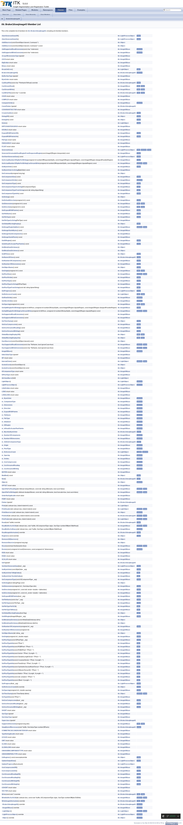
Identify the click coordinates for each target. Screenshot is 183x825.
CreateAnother (7, 113)
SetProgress (6, 683)
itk (2, 19)
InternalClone (6, 361)
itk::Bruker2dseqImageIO (37, 31)
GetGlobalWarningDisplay (11, 224)
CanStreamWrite (8, 89)
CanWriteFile (6, 93)
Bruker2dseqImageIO (13, 19)
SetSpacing (6, 690)
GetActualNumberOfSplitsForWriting (15, 160)
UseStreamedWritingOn (10, 784)
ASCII (4, 59)
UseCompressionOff (9, 767)
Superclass (6, 720)
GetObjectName (7, 267)
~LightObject (6, 811)
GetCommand (7, 173)
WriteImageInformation (10, 801)
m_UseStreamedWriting (10, 469)
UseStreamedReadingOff (11, 774)
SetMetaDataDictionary (10, 620)
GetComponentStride (9, 180)
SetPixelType (6, 640)
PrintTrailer (6, 519)
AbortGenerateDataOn (10, 39)
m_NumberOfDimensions (11, 438)
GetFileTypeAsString (9, 220)
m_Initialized (6, 422)
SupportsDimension (9, 724)
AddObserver (6, 42)
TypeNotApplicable (8, 734)
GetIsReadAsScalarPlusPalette (13, 244)
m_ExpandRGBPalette (10, 412)
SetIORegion (6, 616)
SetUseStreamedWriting (10, 707)
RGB (3, 553)
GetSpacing (6, 304)
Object (4, 482)
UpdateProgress (7, 764)
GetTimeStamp (7, 321)
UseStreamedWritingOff (10, 781)
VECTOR (5, 791)
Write (3, 794)
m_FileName (6, 415)
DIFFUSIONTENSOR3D (10, 126)
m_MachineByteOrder (9, 432)
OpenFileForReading (9, 489)
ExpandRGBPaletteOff (10, 133)
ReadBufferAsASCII (9, 526)
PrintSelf (5, 516)
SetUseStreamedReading (11, 704)
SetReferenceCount (9, 687)
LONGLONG (6, 395)
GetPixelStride (7, 277)
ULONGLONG (6, 747)
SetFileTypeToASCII (9, 606)
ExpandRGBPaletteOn (9, 136)
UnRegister (6, 757)
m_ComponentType (9, 401)
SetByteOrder (7, 569)
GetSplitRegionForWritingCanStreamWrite (16, 311)
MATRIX (4, 472)
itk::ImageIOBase (124, 49)
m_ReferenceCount (9, 452)
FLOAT (4, 146)
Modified (5, 475)
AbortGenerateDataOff (10, 36)
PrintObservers (7, 512)
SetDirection (6, 589)
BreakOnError (7, 69)
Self (3, 563)
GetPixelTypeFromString (10, 287)
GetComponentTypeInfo (10, 193)
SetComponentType (9, 579)
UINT (3, 740)
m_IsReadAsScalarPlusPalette (13, 428)
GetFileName (6, 214)
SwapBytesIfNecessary (10, 727)
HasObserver (6, 341)
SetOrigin (5, 636)
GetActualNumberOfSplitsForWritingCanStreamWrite (20, 163)
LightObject (6, 381)
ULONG (4, 744)
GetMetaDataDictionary (10, 247)
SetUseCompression (9, 700)
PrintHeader (6, 509)
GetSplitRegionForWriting (11, 308)
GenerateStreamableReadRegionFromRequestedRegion (22, 153)
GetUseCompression (9, 324)
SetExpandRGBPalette (10, 596)
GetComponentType (9, 183)
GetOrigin (5, 271)
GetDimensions (7, 203)
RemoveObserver (8, 542)
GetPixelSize (6, 274)
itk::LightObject (123, 69)
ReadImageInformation (10, 532)
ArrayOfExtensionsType (10, 56)
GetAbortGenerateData (10, 156)
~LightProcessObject (9, 814)
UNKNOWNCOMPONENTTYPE (12, 751)
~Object (4, 818)
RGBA (4, 556)
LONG (4, 391)
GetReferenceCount (9, 294)
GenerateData (7, 150)
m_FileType (6, 418)
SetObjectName (7, 633)
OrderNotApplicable (9, 495)
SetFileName (6, 600)
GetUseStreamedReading (11, 328)
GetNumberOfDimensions (11, 264)
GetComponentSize (8, 177)
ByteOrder (5, 79)
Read (3, 522)
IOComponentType (8, 371)
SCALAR (5, 559)
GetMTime (5, 254)
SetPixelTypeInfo (8, 643)
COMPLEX (5, 99)
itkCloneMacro (7, 378)
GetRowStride (7, 297)
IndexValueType (7, 355)
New (3, 479)
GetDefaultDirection (9, 200)
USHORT (5, 787)
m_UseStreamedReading (11, 465)
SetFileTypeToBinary (9, 610)
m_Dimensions (7, 405)
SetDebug (5, 583)
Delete (4, 123)
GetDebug (5, 197)
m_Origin (5, 445)
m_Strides (5, 459)
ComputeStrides (7, 103)
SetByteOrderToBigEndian (11, 573)
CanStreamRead (8, 86)
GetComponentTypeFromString (13, 190)
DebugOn (5, 120)
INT (3, 358)
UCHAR (4, 737)
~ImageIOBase (7, 808)
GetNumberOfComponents (11, 261)
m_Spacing (6, 455)
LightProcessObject (9, 385)
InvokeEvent (6, 365)
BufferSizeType (7, 76)
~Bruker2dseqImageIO (10, 804)
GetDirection (6, 207)
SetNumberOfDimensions (11, 630)
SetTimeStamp (7, 693)
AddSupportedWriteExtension (12, 52)
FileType (5, 140)
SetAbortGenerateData (10, 566)
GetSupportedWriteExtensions (12, 318)
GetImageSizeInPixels (9, 237)
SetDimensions (7, 586)
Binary (4, 66)
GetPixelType (6, 281)
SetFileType (6, 603)
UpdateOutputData (8, 761)
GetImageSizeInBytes (9, 230)
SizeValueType (7, 717)
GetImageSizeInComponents (12, 234)
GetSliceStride (7, 301)
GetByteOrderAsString (10, 170)
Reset (4, 546)
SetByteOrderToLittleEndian (12, 576)
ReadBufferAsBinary (9, 529)
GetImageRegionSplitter (10, 227)
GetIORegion (6, 240)
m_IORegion (6, 425)
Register (5, 536)
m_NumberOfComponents (11, 435)
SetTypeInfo (6, 697)
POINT (4, 499)
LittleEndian (6, 388)
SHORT (4, 710)
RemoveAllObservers (9, 539)
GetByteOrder (7, 167)
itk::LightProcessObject (126, 36)
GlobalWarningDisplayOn (10, 338)
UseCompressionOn (9, 771)
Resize (4, 549)
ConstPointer (6, 106)
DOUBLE (5, 130)
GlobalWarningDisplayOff (11, 334)
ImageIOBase (6, 351)
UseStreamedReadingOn (10, 777)
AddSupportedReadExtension (12, 49)
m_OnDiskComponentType (11, 442)
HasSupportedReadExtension (12, 344)
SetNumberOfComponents (11, 626)
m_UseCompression (9, 462)
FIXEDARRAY (6, 143)
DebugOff (5, 116)
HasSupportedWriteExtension (12, 348)
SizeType (5, 714)
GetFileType (6, 217)
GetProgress (6, 291)
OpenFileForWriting (8, 492)
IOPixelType (6, 375)
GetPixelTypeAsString (9, 284)
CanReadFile (6, 83)
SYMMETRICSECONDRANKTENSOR (15, 730)
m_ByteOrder (6, 398)
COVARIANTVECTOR (9, 110)
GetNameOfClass (8, 257)
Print (3, 506)
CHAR (4, 96)
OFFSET (4, 485)
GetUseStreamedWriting (10, 331)
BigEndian (5, 63)
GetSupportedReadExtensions (12, 314)
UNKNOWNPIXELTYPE (10, 754)
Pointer (4, 502)
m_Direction (6, 408)
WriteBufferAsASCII (9, 798)
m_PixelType (6, 448)
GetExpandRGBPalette (10, 210)
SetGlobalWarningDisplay (11, 613)
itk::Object (121, 42)
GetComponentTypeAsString (12, 187)
